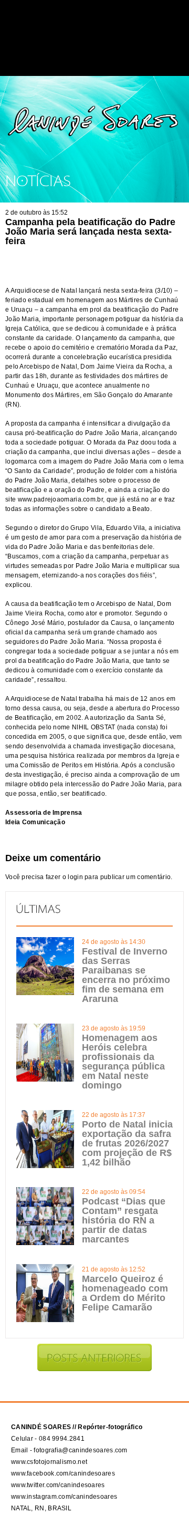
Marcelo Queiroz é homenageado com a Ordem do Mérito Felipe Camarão (125, 1293)
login (75, 877)
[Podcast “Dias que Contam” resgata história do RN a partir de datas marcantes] (45, 1243)
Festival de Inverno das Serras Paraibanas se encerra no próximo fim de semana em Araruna (126, 975)
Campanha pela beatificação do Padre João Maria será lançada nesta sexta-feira (90, 231)
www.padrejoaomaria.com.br (60, 499)
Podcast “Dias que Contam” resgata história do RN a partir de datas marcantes (123, 1220)
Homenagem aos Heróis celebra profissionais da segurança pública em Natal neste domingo (123, 1062)
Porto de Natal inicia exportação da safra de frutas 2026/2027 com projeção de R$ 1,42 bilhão (127, 1143)
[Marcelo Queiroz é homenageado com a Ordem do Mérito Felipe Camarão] (45, 1320)
